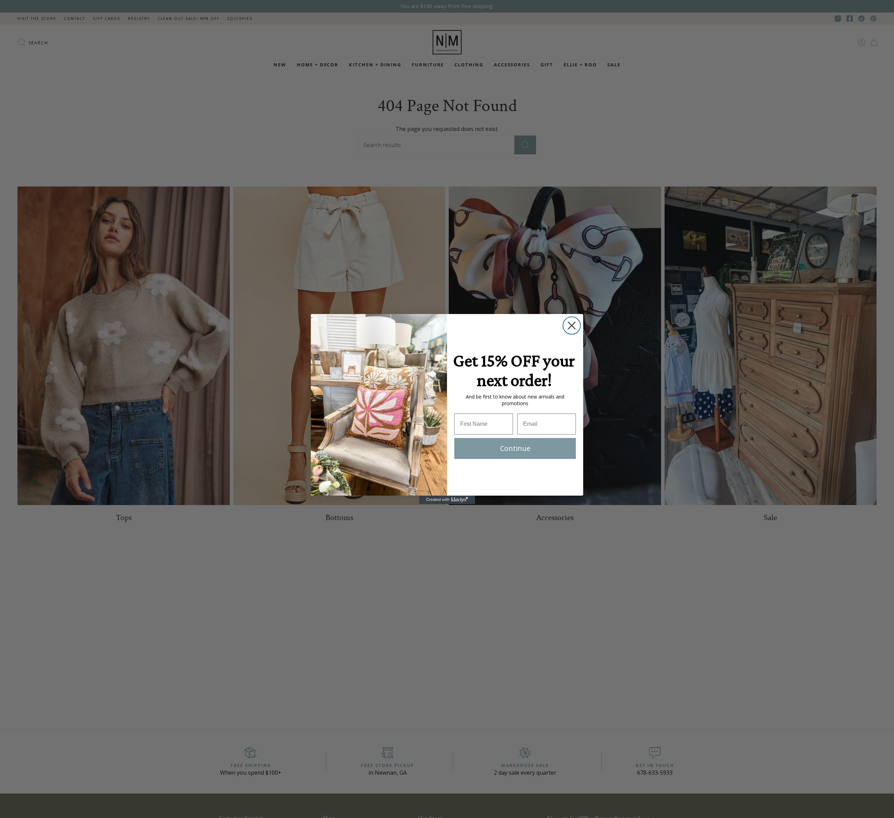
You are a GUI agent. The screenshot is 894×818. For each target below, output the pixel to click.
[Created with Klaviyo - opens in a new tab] (447, 500)
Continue (515, 448)
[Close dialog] (571, 325)
